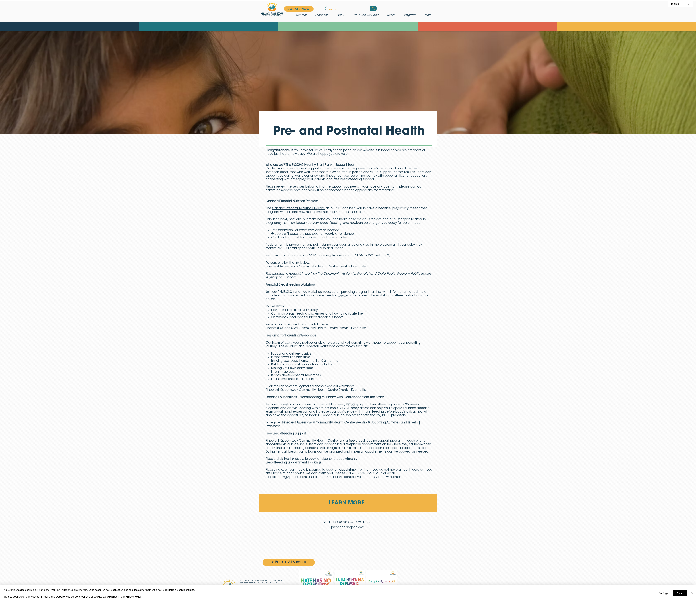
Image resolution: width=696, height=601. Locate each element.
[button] (367, 15)
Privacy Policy (133, 596)
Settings (663, 593)
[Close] (691, 593)
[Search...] (373, 8)
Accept (680, 593)
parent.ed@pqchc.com (283, 190)
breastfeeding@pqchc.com (286, 477)
